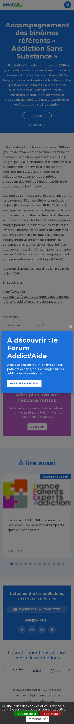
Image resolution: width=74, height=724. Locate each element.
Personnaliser (38, 719)
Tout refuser (51, 714)
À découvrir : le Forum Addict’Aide (32, 348)
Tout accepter (26, 714)
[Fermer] (71, 327)
